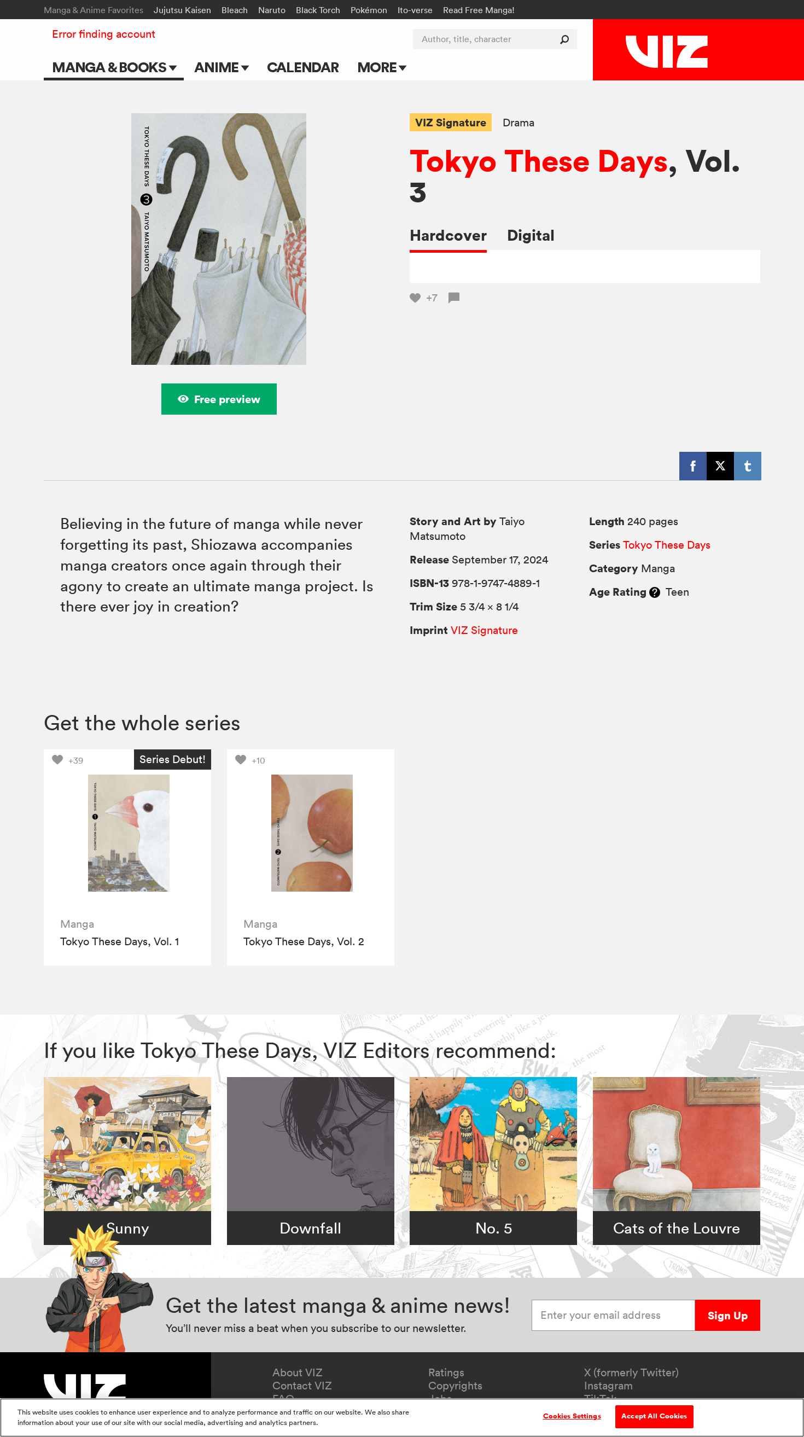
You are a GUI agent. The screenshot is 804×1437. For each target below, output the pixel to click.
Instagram (608, 1385)
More (378, 67)
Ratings (446, 1372)
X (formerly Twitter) (631, 1372)
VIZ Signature (450, 122)
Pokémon (369, 9)
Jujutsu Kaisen (182, 9)
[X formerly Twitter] (720, 466)
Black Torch (318, 9)
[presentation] (127, 833)
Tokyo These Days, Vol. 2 (303, 941)
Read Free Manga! (479, 9)
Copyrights (455, 1385)
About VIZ (297, 1372)
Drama (518, 123)
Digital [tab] (531, 235)
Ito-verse (415, 9)
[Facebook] (693, 466)
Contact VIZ (302, 1385)
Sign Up (728, 1315)
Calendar (303, 67)
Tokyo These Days (539, 160)
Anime (217, 67)
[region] (402, 1417)
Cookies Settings (572, 1416)
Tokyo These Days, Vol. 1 (119, 941)
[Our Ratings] (654, 591)
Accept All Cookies (654, 1416)
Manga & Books (110, 67)
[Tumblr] (747, 466)
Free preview (227, 399)
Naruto (272, 9)
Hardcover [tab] (448, 235)
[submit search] (567, 39)
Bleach (235, 9)
